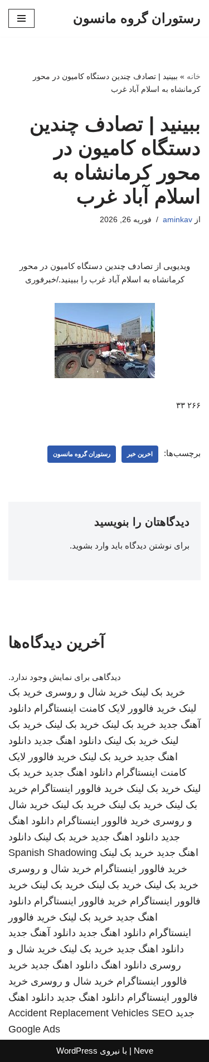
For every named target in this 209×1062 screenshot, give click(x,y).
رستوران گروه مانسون (81, 454)
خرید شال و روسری (86, 692)
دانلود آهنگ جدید (42, 932)
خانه (194, 76)
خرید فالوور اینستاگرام (77, 788)
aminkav (177, 220)
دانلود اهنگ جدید (67, 740)
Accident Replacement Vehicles (78, 1013)
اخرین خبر (140, 454)
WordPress (77, 1050)
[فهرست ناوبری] (21, 18)
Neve (143, 1050)
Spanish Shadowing (52, 852)
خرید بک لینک (158, 692)
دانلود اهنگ (124, 965)
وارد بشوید (90, 545)
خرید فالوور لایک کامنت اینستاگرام (105, 708)
